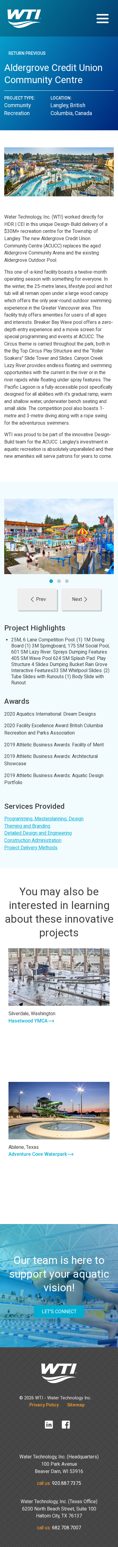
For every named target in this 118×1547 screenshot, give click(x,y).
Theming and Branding (27, 826)
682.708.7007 (66, 1528)
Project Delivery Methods (30, 848)
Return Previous (27, 53)
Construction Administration (32, 840)
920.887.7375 (66, 1483)
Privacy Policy (44, 1405)
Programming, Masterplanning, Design (44, 819)
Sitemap (75, 1405)
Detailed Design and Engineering (38, 833)
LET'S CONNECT (59, 1311)
